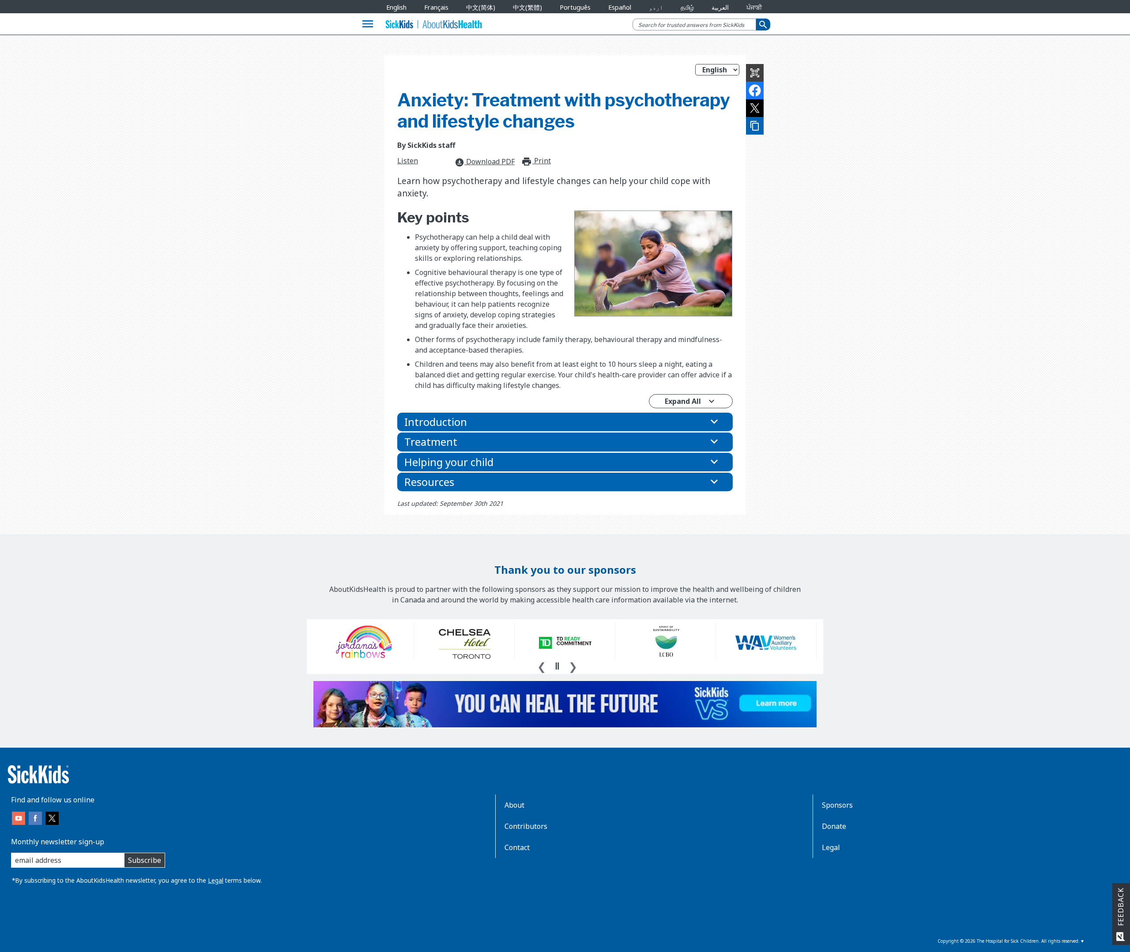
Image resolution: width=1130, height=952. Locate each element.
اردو (656, 7)
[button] (565, 422)
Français (436, 7)
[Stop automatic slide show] (557, 666)
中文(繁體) (527, 7)
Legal (215, 880)
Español (619, 7)
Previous (541, 665)
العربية (720, 7)
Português (575, 7)
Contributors (526, 826)
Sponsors (837, 805)
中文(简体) (480, 7)
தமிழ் (687, 7)
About (514, 805)
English (396, 7)
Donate (834, 826)
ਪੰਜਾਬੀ (754, 7)
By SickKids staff (426, 145)
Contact (517, 847)
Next (573, 665)
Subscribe (144, 860)
